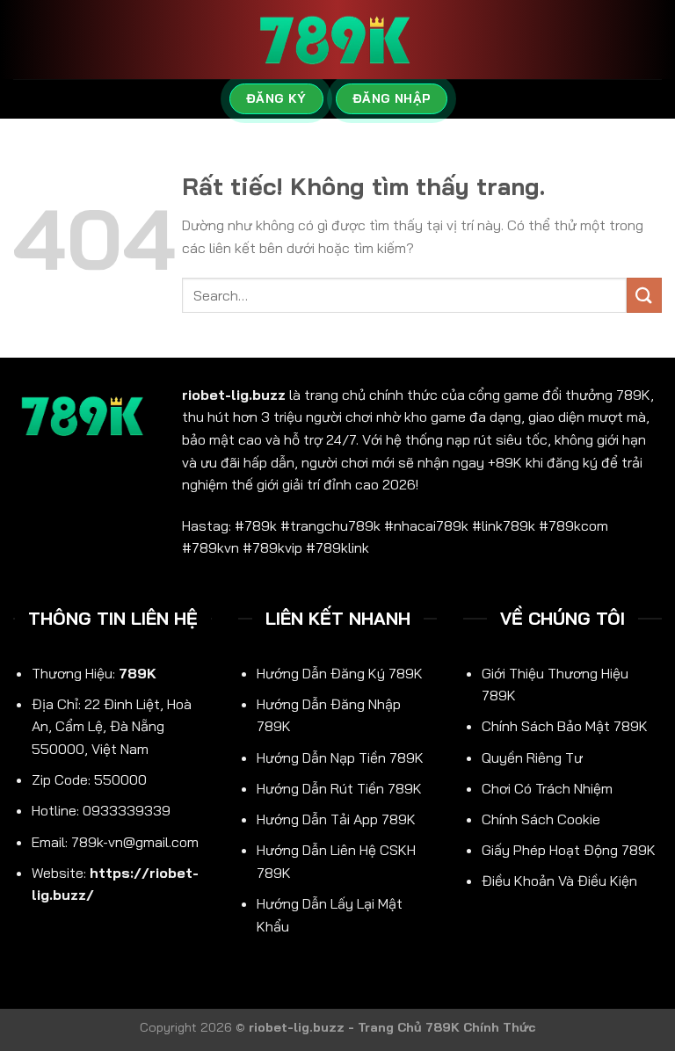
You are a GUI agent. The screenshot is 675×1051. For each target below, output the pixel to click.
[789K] (337, 40)
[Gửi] (644, 295)
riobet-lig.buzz (234, 394)
